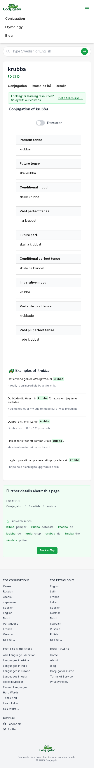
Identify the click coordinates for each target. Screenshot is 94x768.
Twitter (12, 729)
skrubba (16, 540)
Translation (54, 123)
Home (54, 655)
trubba (72, 533)
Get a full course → (70, 98)
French (7, 629)
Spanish (8, 607)
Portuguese (10, 623)
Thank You (10, 698)
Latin (53, 591)
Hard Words (11, 692)
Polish (54, 634)
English (7, 613)
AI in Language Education (19, 655)
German (8, 634)
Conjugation (15, 18)
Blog (9, 35)
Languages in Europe (16, 671)
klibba (16, 527)
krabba (13, 533)
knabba (65, 527)
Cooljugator (14, 506)
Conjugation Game (62, 671)
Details (61, 86)
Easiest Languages (15, 687)
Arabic (7, 597)
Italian (53, 602)
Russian (8, 591)
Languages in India (15, 665)
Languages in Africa (16, 660)
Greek (7, 586)
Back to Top (47, 550)
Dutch (6, 618)
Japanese (9, 602)
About (54, 660)
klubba (42, 527)
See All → (9, 639)
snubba (53, 533)
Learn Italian (11, 703)
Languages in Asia (15, 676)
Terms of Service (61, 676)
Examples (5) (41, 86)
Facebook (14, 724)
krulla (33, 533)
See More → (11, 708)
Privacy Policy (59, 681)
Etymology (14, 27)
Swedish (34, 506)
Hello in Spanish (13, 681)
